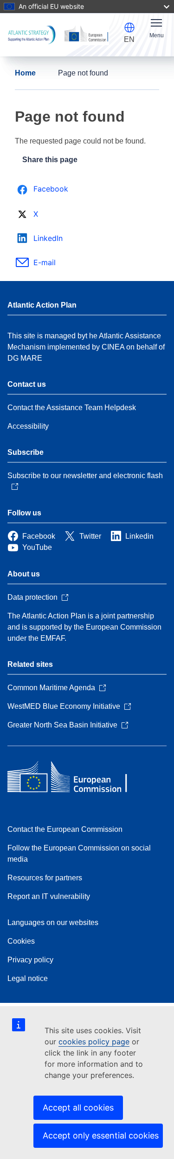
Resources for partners (44, 878)
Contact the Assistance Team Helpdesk (71, 407)
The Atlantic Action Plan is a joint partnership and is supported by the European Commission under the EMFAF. (84, 627)
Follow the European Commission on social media (79, 853)
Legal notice (27, 978)
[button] (129, 27)
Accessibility (28, 426)
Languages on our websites (52, 922)
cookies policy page (93, 1041)
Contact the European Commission (64, 829)
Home (25, 73)
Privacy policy (30, 960)
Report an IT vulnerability (48, 896)
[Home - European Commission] (74, 778)
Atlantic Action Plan (42, 305)
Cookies (21, 941)
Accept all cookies (78, 1107)
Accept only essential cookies (101, 1135)
